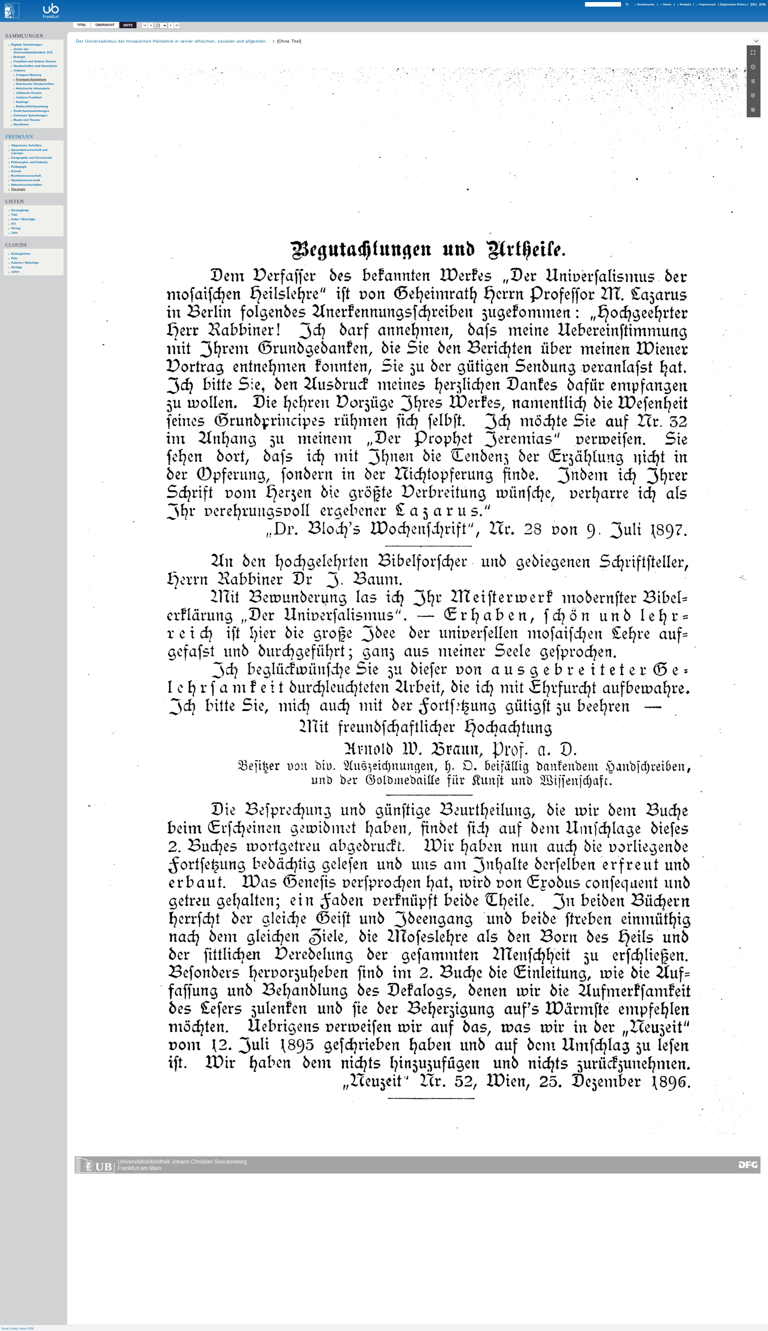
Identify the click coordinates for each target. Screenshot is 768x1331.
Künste (16, 171)
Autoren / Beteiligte (25, 262)
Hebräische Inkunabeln (33, 88)
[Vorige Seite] (151, 25)
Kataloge (22, 101)
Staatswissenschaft (25, 180)
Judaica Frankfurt (29, 97)
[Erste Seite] (145, 25)
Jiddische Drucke (29, 92)
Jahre (15, 271)
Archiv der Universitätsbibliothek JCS (33, 50)
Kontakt (685, 4)
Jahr (14, 232)
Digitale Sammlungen (26, 44)
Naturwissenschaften (26, 184)
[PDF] (753, 95)
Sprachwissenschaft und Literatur (29, 151)
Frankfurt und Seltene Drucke (35, 61)
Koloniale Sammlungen (30, 115)
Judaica (19, 70)
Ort (13, 223)
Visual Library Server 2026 (17, 1328)
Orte (14, 258)
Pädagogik (19, 166)
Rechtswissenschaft (26, 175)
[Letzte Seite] (177, 25)
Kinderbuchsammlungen (31, 110)
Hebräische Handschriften (35, 83)
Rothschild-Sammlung (32, 106)
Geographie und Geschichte (31, 157)
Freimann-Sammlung (31, 79)
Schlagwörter (21, 253)
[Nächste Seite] (171, 25)
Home (667, 4)
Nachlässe (21, 124)
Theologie (18, 189)
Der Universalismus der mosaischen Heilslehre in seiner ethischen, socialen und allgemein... (173, 41)
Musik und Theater (27, 119)
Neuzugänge (20, 210)
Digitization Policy (733, 4)
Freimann (19, 136)
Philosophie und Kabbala (29, 162)
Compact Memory (28, 74)
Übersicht (105, 24)
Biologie (20, 56)
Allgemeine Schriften (26, 145)
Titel (81, 24)
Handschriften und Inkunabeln (35, 65)
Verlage (16, 267)
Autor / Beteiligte (23, 219)
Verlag (15, 228)
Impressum (707, 4)
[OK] (627, 4)
